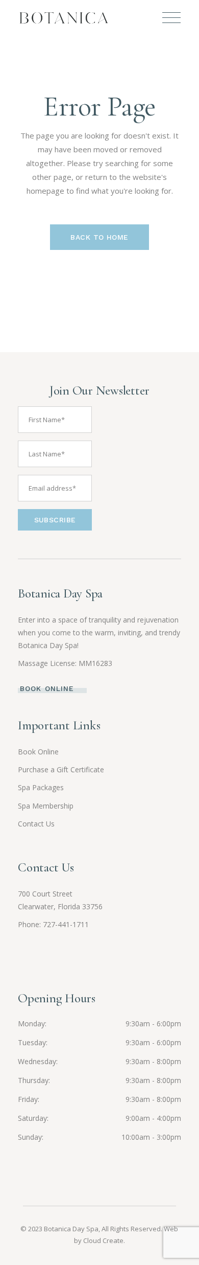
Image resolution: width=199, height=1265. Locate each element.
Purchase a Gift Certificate (61, 769)
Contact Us (36, 824)
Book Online (38, 751)
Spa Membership (45, 806)
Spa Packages (41, 787)
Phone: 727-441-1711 (53, 924)
